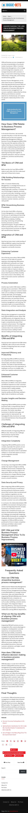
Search (3, 768)
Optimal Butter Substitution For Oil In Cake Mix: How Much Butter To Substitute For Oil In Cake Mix (15, 728)
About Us (4, 785)
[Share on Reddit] (25, 741)
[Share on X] (10, 741)
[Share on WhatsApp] (18, 741)
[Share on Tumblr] (2, 744)
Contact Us (4, 783)
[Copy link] (10, 744)
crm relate (9, 755)
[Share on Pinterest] (21, 741)
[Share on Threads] (6, 744)
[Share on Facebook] (7, 741)
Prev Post (7, 762)
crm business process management (14, 752)
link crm (19, 755)
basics (14, 749)
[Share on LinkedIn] (14, 741)
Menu (5, 10)
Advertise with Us (6, 790)
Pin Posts (4, 787)
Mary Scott (10, 57)
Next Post (20, 762)
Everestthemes (14, 811)
